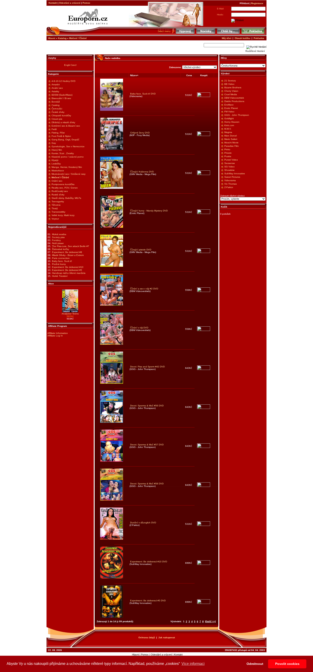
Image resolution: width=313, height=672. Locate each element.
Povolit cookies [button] (287, 664)
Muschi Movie (231, 142)
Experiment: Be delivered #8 (67, 252)
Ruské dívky (58, 194)
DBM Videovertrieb (234, 98)
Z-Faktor (228, 187)
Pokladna (259, 38)
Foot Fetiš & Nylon (61, 136)
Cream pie (57, 119)
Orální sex (57, 181)
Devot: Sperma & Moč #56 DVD (147, 405)
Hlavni (51, 38)
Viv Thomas (230, 184)
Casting (56, 105)
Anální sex (57, 88)
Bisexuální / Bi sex (61, 98)
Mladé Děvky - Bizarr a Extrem (68, 255)
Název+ (134, 75)
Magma (228, 132)
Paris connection (61, 258)
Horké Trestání (60, 276)
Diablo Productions (234, 101)
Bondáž (56, 101)
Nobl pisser (58, 243)
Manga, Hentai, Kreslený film (67, 167)
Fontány (56, 240)
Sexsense (229, 163)
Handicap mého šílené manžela (68, 273)
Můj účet (226, 38)
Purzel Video (231, 159)
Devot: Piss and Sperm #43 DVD (147, 366)
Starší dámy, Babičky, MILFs (66, 198)
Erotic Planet (231, 108)
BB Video (229, 84)
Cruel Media (230, 94)
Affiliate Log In (55, 335)
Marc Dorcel (230, 135)
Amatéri (56, 84)
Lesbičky (56, 163)
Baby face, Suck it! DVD (143, 93)
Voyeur (55, 218)
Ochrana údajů (146, 637)
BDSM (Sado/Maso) (62, 95)
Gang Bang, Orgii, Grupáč (65, 139)
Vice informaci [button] (193, 664)
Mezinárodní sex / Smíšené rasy (68, 174)
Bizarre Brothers (232, 87)
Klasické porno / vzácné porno (68, 157)
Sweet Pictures (232, 177)
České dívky (58, 112)
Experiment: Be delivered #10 (67, 267)
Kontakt (53, 3)
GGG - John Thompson (236, 115)
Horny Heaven (231, 122)
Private (228, 153)
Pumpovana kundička (63, 184)
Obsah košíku (242, 38)
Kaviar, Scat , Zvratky (63, 153)
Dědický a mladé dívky (63, 122)
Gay (54, 143)
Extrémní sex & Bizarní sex (66, 126)
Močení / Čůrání (78, 38)
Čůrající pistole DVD (140, 249)
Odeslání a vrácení (69, 3)
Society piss (58, 237)
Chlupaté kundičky (61, 115)
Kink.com (229, 125)
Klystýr (55, 160)
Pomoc (86, 3)
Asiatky (55, 91)
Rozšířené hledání (255, 51)
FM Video (229, 111)
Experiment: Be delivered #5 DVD (148, 600)
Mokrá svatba (59, 234)
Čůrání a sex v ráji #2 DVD (144, 288)
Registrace (257, 3)
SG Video (229, 166)
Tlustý (55, 208)
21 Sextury (230, 80)
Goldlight (229, 118)
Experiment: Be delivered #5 (67, 270)
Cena (189, 75)
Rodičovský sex (60, 191)
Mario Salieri (230, 139)
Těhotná (56, 205)
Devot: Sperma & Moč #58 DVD (147, 483)
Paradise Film (231, 146)
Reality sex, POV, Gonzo (65, 187)
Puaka (227, 156)
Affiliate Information (57, 333)
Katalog (62, 38)
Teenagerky (58, 201)
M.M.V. (227, 129)
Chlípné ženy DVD (140, 132)
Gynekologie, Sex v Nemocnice (68, 146)
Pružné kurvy (59, 264)
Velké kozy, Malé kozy (63, 215)
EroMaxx (228, 104)
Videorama (230, 180)
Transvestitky (58, 212)
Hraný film (57, 150)
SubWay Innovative (234, 173)
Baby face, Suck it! (62, 261)
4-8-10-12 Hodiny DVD (63, 81)
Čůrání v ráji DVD (139, 327)
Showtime (229, 170)
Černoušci (57, 108)
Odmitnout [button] (255, 664)
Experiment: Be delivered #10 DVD (148, 561)
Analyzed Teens (70, 313)
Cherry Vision (231, 91)
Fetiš (54, 129)
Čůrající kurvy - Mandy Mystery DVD (149, 210)
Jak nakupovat (166, 637)
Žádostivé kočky (60, 249)
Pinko (227, 149)
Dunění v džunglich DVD (143, 522)
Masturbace (58, 170)
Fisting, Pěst (58, 132)
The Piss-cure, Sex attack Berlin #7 (70, 246)
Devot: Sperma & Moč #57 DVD (147, 444)
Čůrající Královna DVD (142, 171)
